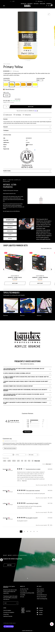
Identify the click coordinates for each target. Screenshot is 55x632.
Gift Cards (22, 596)
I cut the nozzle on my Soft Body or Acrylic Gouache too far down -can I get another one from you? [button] (23, 369)
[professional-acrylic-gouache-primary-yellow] (11, 84)
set (32, 460)
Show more (37, 460)
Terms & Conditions (7, 610)
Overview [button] (5, 119)
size (25, 460)
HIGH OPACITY (10, 227)
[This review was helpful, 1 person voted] (48, 525)
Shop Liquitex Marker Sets (46, 248)
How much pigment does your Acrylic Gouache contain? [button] (18, 386)
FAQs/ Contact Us (40, 589)
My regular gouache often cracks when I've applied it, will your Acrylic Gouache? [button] (25, 399)
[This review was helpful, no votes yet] (48, 485)
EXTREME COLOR (10, 220)
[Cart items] (51, 6)
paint (18, 460)
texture (13, 460)
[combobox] (21, 455)
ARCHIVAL (10, 238)
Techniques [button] (6, 130)
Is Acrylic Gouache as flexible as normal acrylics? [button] (17, 373)
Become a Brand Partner (41, 596)
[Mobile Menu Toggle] (4, 5)
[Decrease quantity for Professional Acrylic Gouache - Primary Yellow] (4, 106)
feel (22, 460)
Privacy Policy (6, 614)
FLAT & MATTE (10, 223)
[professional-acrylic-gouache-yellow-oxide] (29, 84)
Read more (24, 480)
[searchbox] (7, 455)
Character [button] (5, 127)
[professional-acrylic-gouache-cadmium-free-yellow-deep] (23, 84)
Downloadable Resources (42, 594)
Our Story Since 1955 (24, 589)
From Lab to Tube (23, 591)
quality (9, 460)
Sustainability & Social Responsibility (27, 592)
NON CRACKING (10, 231)
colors (4, 460)
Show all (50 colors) (9, 89)
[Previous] (10, 1)
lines (29, 460)
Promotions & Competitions (8, 612)
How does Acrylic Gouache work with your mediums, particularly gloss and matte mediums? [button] (25, 390)
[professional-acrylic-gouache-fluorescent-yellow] (35, 84)
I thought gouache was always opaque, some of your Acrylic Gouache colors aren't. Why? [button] (25, 382)
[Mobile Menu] (4, 5)
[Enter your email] (16, 603)
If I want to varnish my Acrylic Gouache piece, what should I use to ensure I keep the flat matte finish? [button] (26, 377)
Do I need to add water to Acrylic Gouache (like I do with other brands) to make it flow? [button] (25, 403)
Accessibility (22, 594)
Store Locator (39, 592)
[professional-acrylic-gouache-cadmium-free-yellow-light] (6, 84)
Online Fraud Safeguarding (42, 598)
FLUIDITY (10, 234)
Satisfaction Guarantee (7, 616)
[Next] (44, 1)
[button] (27, 630)
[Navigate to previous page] (18, 531)
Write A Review (27, 431)
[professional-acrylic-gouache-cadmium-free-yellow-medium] (17, 84)
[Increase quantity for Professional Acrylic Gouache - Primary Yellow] (8, 106)
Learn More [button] (28, 611)
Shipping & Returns (40, 591)
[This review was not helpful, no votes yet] (50, 485)
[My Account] (46, 6)
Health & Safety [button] (7, 170)
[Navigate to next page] (37, 531)
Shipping (4, 102)
